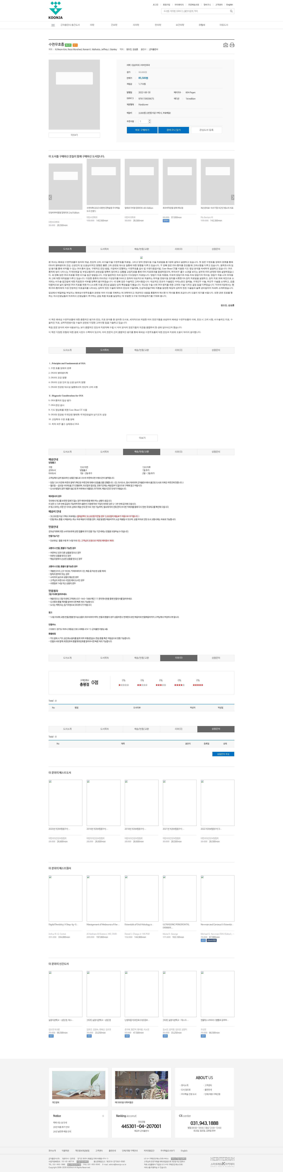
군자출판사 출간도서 (70, 25)
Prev (50, 197)
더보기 (142, 438)
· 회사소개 (184, 1085)
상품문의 (216, 249)
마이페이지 (179, 5)
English (229, 5)
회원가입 (166, 5)
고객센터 (219, 5)
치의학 (136, 25)
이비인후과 (145, 65)
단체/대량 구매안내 (130, 1151)
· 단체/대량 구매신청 (211, 1094)
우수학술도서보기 (168, 1151)
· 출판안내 (207, 1090)
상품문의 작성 (223, 754)
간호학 (114, 25)
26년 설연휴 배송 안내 (62, 1131)
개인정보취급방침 (82, 1151)
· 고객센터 (207, 1085)
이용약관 (65, 1151)
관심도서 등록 (207, 130)
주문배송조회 (193, 5)
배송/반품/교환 (141, 249)
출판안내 (112, 1151)
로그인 (155, 5)
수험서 (202, 25)
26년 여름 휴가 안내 (61, 1127)
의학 (92, 25)
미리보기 (74, 135)
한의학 (158, 25)
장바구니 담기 (174, 130)
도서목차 (104, 249)
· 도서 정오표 (185, 1090)
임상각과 (135, 65)
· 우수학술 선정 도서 (188, 1094)
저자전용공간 (149, 1151)
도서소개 (67, 249)
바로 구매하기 (142, 130)
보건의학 (180, 25)
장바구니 (207, 5)
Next (232, 197)
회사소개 (52, 1151)
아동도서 (224, 25)
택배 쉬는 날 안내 (60, 1123)
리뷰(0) (178, 249)
